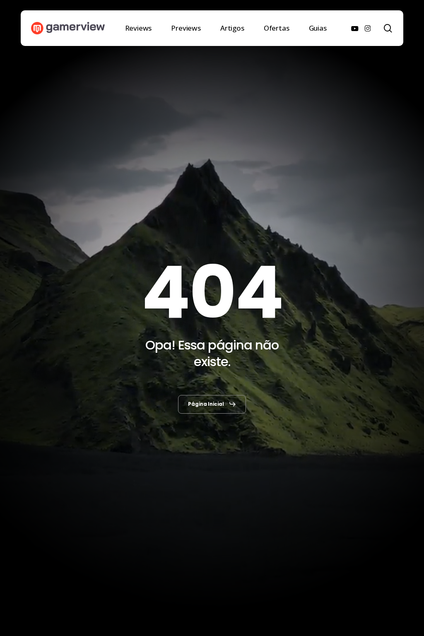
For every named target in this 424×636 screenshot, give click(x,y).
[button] (212, 404)
